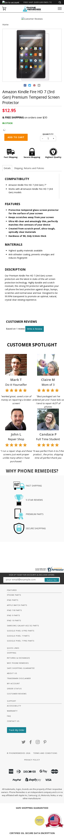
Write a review (34, 328)
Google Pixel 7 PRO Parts (20, 641)
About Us (12, 673)
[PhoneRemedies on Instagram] (38, 743)
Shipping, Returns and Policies (29, 168)
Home (5, 24)
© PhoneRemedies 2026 (18, 753)
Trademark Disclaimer (19, 678)
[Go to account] (10, 2)
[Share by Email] (39, 86)
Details (7, 168)
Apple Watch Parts (17, 605)
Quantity (48, 134)
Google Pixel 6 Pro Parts (20, 631)
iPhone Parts (14, 595)
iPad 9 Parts (13, 615)
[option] (32, 55)
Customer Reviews (17, 694)
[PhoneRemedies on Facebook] (31, 743)
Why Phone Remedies (18, 663)
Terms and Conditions (45, 753)
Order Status (14, 688)
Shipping (11, 653)
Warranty (12, 711)
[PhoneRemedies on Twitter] (24, 743)
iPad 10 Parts (14, 620)
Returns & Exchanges (18, 658)
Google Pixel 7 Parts (18, 636)
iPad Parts (12, 600)
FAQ (9, 716)
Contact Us (13, 721)
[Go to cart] (4, 9)
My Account (13, 683)
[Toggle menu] (60, 9)
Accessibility (14, 706)
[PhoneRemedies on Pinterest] (45, 743)
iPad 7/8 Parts (14, 610)
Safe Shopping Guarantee (21, 668)
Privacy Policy (32, 760)
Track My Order (16, 730)
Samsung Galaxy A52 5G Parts (23, 625)
